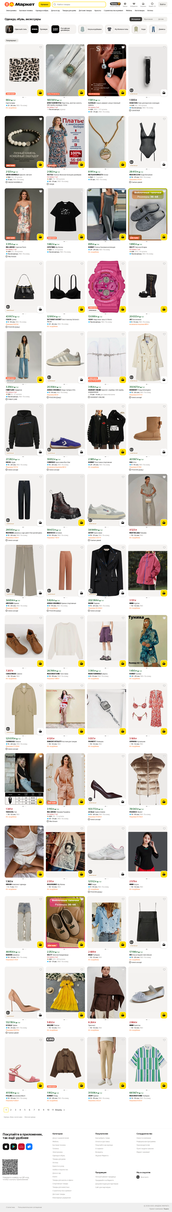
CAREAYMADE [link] (11, 674)
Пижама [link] (137, 533)
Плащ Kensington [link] (140, 390)
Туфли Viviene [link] (96, 812)
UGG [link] (131, 462)
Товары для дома (59, 1159)
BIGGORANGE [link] (52, 884)
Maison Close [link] (134, 175)
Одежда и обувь (59, 1156)
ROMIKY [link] (91, 247)
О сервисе (99, 1149)
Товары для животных (61, 1187)
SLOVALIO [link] (92, 103)
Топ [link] (11, 812)
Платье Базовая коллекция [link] (101, 247)
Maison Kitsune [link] (53, 674)
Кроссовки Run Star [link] (58, 462)
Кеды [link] (92, 884)
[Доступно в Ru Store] (29, 1149)
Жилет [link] (136, 812)
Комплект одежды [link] (16, 884)
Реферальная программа (146, 1141)
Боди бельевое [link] (140, 175)
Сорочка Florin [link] (16, 247)
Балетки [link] (134, 1025)
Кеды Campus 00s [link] (61, 390)
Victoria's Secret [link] (54, 320)
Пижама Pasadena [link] (58, 812)
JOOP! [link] (90, 1096)
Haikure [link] (9, 955)
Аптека (55, 1163)
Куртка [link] (134, 603)
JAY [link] (130, 320)
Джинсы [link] (12, 955)
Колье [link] (98, 175)
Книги (55, 1177)
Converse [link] (51, 462)
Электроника (57, 1152)
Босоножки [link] (135, 320)
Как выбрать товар (102, 1138)
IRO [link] (130, 955)
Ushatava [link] (133, 103)
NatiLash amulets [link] (95, 175)
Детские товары (59, 1194)
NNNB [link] (131, 603)
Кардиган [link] (14, 390)
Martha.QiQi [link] (134, 533)
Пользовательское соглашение (30, 1207)
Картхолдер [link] (10, 103)
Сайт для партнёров (103, 1187)
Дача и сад (57, 1173)
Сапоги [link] (14, 674)
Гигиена (56, 1149)
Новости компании (144, 1138)
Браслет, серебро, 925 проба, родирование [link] (106, 391)
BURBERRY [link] (133, 390)
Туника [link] (135, 674)
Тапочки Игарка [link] (138, 247)
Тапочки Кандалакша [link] (57, 955)
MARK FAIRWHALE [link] (95, 674)
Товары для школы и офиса (63, 1180)
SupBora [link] (133, 742)
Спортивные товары (60, 1184)
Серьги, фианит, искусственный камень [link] (104, 104)
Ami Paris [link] (9, 603)
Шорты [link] (98, 674)
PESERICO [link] (133, 812)
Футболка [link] (55, 247)
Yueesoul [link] (10, 812)
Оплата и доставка (102, 1141)
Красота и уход (58, 1166)
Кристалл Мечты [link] (54, 103)
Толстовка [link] (57, 674)
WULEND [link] (50, 1025)
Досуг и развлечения (61, 1138)
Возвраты (99, 1152)
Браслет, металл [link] (19, 175)
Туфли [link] (11, 1025)
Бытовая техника (59, 1145)
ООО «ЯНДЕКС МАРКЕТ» (159, 1206)
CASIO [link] (90, 320)
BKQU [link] (90, 955)
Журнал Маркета (101, 1156)
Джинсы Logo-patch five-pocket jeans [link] (24, 533)
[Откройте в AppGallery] (21, 1149)
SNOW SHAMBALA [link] (12, 175)
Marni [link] (90, 603)
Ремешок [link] (95, 742)
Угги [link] (132, 462)
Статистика (10, 1207)
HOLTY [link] (131, 247)
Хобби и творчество (60, 1170)
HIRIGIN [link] (8, 884)
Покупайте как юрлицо (104, 1145)
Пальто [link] (13, 742)
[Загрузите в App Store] (6, 1149)
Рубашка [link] (94, 955)
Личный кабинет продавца (105, 1177)
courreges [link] (10, 742)
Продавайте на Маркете (104, 1180)
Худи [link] (10, 462)
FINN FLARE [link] (10, 390)
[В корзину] (40, 92)
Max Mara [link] (10, 533)
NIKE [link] (90, 884)
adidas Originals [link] (54, 390)
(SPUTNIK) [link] (51, 247)
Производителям (143, 1145)
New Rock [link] (51, 533)
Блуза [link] (134, 884)
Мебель (56, 1141)
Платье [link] (53, 1025)
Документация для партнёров (106, 1184)
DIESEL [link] (8, 462)
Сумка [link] (11, 320)
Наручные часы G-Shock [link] (100, 320)
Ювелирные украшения (62, 1198)
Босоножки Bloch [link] (15, 1096)
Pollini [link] (9, 1096)
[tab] (11, 11)
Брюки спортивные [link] (61, 603)
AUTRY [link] (90, 533)
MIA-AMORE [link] (10, 247)
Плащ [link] (52, 1096)
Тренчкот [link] (91, 1025)
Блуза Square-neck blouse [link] (140, 955)
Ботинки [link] (54, 533)
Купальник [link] (137, 742)
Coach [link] (8, 320)
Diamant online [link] (94, 390)
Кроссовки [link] (95, 533)
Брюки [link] (12, 603)
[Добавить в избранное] (40, 47)
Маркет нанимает (143, 1152)
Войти (163, 4)
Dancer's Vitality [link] (54, 742)
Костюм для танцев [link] (62, 742)
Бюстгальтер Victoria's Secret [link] (63, 321)
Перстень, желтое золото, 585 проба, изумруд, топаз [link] (64, 104)
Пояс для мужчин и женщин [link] (144, 103)
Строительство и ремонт (62, 1191)
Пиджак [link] (94, 603)
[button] (12, 40)
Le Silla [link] (91, 812)
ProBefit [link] (92, 742)
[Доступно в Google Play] (13, 1149)
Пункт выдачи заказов (145, 1149)
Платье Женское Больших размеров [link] (64, 175)
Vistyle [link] (50, 175)
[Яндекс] (166, 1209)
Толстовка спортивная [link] (100, 462)
